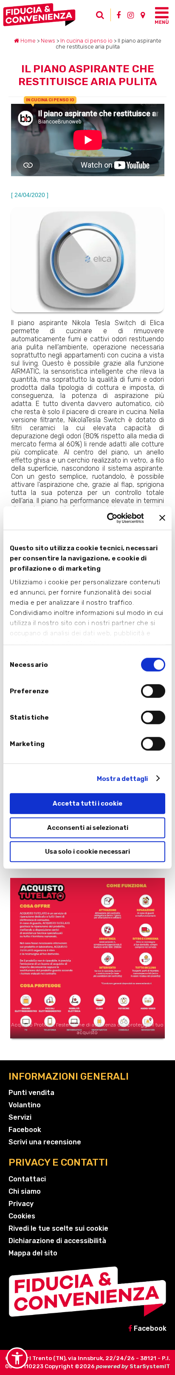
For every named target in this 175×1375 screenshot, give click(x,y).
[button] (17, 1358)
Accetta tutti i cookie (87, 803)
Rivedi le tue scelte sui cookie (58, 1228)
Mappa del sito (32, 1253)
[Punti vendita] (142, 15)
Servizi (19, 1117)
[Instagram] (130, 15)
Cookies (21, 1216)
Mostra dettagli (122, 778)
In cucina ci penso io (86, 40)
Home (27, 40)
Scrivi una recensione (44, 1142)
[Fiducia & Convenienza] (48, 14)
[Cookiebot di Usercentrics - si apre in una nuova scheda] (108, 517)
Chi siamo (24, 1191)
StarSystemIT (150, 1366)
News (48, 40)
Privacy (21, 1204)
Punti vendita (31, 1093)
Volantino (24, 1105)
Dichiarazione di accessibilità (57, 1241)
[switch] (153, 691)
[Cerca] (102, 17)
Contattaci (27, 1179)
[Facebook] (118, 15)
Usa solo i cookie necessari (87, 851)
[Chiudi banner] (162, 518)
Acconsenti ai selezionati (87, 827)
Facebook (24, 1130)
